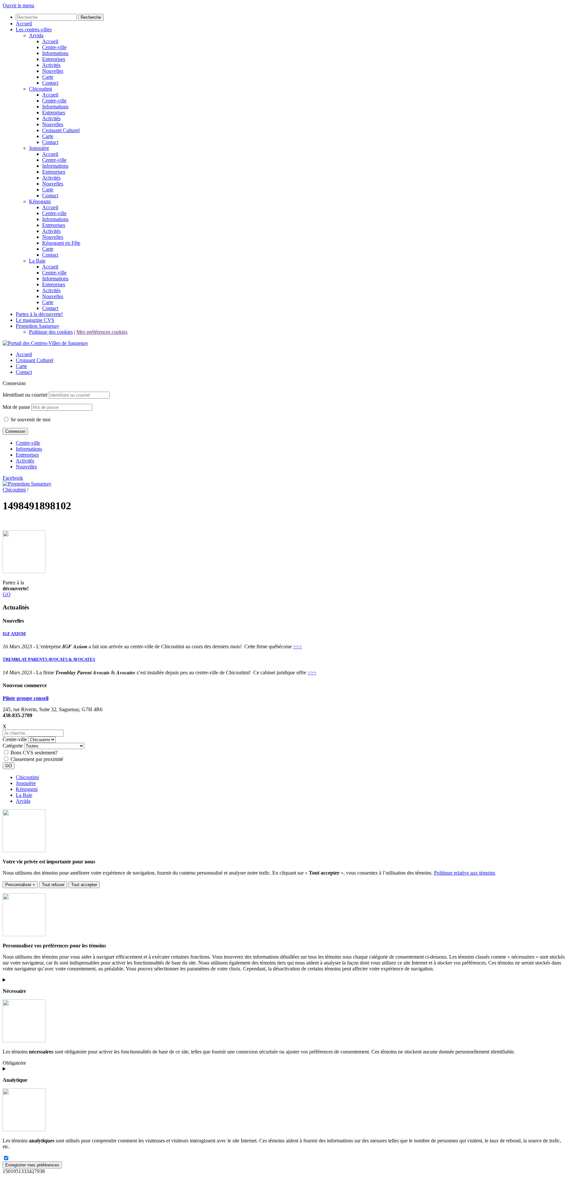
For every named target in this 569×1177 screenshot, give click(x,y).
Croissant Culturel (34, 360)
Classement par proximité (37, 759)
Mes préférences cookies (101, 332)
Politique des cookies (51, 332)
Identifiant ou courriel (25, 395)
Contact (24, 372)
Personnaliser (20, 884)
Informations (29, 449)
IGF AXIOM (14, 633)
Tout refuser (53, 884)
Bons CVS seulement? (34, 752)
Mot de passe (16, 407)
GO (7, 594)
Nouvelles (26, 466)
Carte (21, 366)
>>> (297, 646)
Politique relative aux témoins (464, 873)
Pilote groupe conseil (25, 698)
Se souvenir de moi (29, 419)
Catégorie (13, 745)
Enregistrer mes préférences (32, 1165)
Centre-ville (28, 443)
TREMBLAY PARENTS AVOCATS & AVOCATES (49, 659)
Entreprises (27, 455)
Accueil (24, 354)
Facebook (13, 478)
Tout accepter (84, 884)
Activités (25, 460)
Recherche (91, 17)
